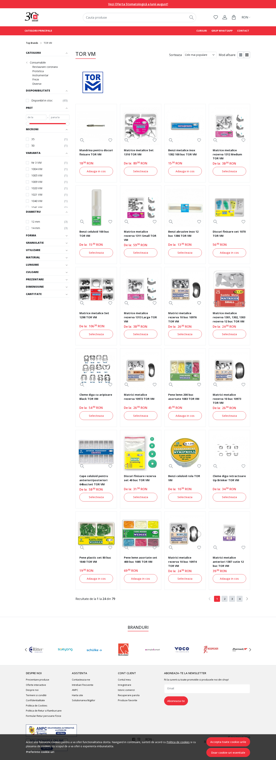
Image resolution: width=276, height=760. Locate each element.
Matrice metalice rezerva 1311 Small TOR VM (140, 236)
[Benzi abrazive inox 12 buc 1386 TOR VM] (185, 208)
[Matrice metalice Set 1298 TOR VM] (96, 289)
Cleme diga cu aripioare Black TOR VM (95, 397)
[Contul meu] (224, 17)
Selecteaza (140, 171)
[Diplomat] (211, 657)
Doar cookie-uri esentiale (228, 752)
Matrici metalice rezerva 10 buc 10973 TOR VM (227, 399)
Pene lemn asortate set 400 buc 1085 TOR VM (140, 559)
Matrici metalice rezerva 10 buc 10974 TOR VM (182, 562)
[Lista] (241, 55)
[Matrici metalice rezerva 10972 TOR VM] (141, 370)
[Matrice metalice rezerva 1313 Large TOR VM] (141, 289)
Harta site (77, 695)
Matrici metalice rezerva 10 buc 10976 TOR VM (182, 317)
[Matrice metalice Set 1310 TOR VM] (141, 126)
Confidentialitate (35, 700)
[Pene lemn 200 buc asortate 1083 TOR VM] (185, 370)
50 (32, 145)
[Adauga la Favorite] (110, 140)
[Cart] (234, 17)
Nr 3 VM (36, 162)
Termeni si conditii (36, 695)
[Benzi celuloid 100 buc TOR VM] (96, 208)
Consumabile (38, 62)
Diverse (36, 83)
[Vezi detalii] (82, 140)
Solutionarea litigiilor (83, 700)
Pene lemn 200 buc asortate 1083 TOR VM (183, 397)
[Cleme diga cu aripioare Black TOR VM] (96, 370)
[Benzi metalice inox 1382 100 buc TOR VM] (185, 126)
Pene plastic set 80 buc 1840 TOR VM (95, 559)
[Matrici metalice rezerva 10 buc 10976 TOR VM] (185, 289)
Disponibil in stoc (42, 100)
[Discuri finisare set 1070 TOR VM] (229, 208)
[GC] (240, 657)
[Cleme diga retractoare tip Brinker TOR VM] (229, 452)
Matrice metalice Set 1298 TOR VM (94, 315)
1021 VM (36, 194)
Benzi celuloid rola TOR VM (184, 478)
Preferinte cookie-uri (40, 752)
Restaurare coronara (45, 67)
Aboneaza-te (176, 701)
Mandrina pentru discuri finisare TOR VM (96, 152)
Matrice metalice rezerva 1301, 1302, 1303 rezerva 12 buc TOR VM (229, 317)
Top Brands (32, 43)
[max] (59, 117)
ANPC (75, 690)
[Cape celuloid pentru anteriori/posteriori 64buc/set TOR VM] (96, 452)
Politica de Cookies (36, 705)
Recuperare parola (129, 695)
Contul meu (124, 679)
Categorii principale (38, 30)
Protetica (38, 71)
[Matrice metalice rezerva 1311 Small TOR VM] (141, 208)
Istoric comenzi (126, 690)
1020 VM (36, 188)
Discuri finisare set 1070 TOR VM (229, 233)
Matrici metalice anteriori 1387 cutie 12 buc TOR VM (228, 562)
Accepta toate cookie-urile (228, 742)
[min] (36, 117)
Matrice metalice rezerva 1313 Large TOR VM (140, 317)
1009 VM (36, 182)
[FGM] (65, 657)
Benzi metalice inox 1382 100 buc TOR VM (182, 152)
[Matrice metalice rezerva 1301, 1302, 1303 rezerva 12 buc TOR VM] (229, 289)
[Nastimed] (45, 17)
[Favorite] (215, 17)
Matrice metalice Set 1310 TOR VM (139, 152)
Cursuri (201, 30)
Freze (35, 79)
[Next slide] (250, 650)
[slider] (28, 124)
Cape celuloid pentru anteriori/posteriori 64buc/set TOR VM (93, 480)
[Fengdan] (36, 657)
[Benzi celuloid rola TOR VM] (185, 452)
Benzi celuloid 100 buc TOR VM (94, 233)
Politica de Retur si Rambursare (44, 710)
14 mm (35, 228)
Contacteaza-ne (81, 679)
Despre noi (32, 690)
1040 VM (36, 201)
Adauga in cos (96, 171)
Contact (243, 30)
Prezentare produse (37, 679)
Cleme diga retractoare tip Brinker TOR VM (229, 478)
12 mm (35, 221)
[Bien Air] (153, 657)
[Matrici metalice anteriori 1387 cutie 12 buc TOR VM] (229, 534)
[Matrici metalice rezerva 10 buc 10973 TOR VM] (229, 370)
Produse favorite (127, 700)
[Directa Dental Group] (94, 657)
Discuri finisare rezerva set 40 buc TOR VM (140, 478)
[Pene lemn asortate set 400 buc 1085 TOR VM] (141, 534)
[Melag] (123, 657)
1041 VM (36, 207)
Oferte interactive (36, 685)
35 (32, 139)
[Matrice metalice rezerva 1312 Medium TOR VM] (229, 126)
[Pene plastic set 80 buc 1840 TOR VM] (96, 534)
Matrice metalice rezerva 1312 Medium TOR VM (227, 154)
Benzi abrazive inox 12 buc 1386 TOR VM (183, 233)
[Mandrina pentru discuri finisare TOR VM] (96, 126)
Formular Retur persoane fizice (43, 716)
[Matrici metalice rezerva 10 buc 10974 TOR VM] (185, 534)
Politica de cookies (178, 742)
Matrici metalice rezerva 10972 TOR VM (139, 397)
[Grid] (247, 55)
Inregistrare (124, 685)
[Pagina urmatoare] (247, 599)
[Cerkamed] (182, 657)
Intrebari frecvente (82, 685)
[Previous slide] (26, 650)
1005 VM (36, 175)
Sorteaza (175, 55)
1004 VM (36, 169)
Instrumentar (40, 75)
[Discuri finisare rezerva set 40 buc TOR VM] (141, 452)
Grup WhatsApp (222, 30)
